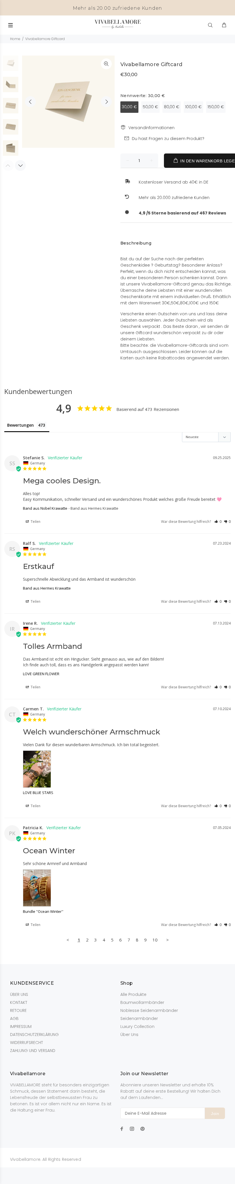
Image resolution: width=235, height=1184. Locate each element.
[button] (218, 521)
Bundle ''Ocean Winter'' (43, 911)
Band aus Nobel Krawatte (45, 508)
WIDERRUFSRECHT (26, 1042)
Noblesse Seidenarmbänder (149, 1010)
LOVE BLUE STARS (38, 792)
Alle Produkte (133, 994)
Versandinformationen (151, 128)
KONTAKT (18, 1002)
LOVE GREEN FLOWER (41, 673)
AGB (14, 1018)
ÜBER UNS (19, 994)
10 (155, 940)
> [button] (167, 940)
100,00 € (193, 107)
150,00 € (215, 107)
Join (215, 1113)
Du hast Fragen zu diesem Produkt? (168, 138)
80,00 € (171, 107)
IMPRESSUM (21, 1026)
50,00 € (150, 107)
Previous (30, 101)
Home (15, 38)
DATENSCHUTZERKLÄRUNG (34, 1034)
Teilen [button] (35, 521)
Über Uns (129, 1034)
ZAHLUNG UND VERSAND (32, 1050)
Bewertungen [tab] (20, 425)
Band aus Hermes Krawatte (47, 588)
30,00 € (129, 107)
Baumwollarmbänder (142, 1002)
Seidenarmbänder (139, 1018)
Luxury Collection (137, 1026)
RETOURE (18, 1010)
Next (106, 101)
